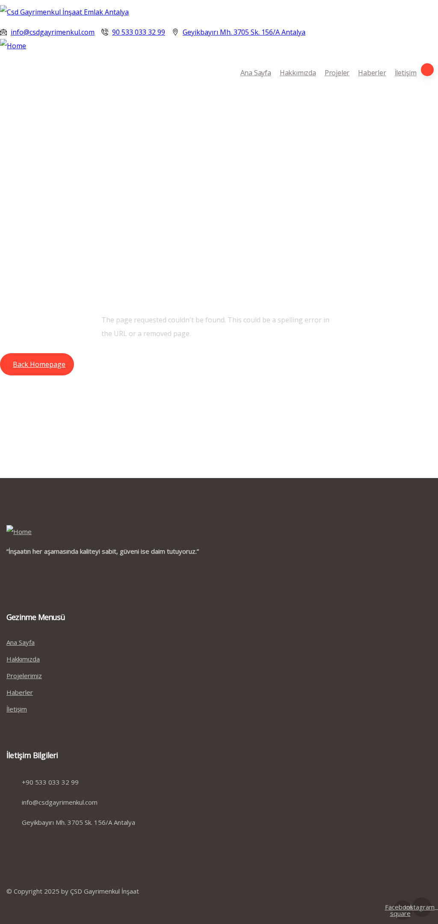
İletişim (406, 72)
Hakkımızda (298, 72)
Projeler (337, 72)
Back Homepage (39, 364)
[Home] (13, 46)
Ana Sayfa (255, 72)
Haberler (372, 72)
